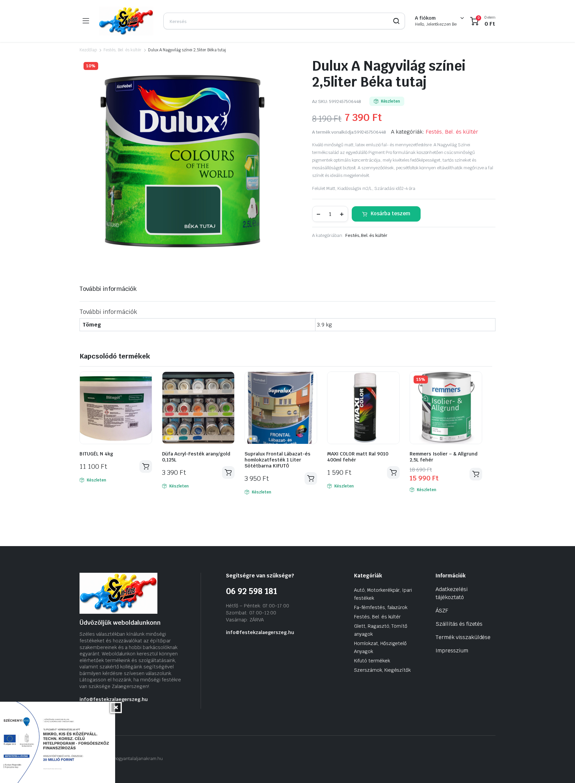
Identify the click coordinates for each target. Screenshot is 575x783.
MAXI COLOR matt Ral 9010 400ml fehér (357, 457)
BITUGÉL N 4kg (96, 454)
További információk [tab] (108, 289)
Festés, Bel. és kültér (122, 50)
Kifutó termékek (372, 661)
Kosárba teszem (390, 213)
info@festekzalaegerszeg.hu (114, 699)
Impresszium (452, 650)
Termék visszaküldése (463, 637)
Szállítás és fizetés (459, 623)
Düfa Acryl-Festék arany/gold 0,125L (196, 457)
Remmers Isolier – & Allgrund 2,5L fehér (444, 457)
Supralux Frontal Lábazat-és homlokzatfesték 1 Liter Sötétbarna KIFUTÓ (277, 460)
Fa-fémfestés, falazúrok (380, 607)
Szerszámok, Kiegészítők (382, 670)
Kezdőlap (88, 50)
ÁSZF (442, 610)
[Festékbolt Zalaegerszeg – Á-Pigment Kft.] (126, 21)
